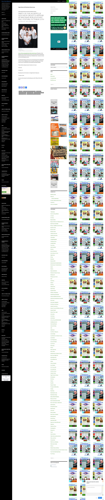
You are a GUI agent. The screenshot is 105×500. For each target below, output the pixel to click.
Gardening (52, 280)
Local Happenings (54, 339)
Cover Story (53, 245)
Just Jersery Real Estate (5, 167)
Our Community (53, 367)
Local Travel (53, 343)
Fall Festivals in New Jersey (39, 92)
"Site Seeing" (53, 211)
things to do (53, 430)
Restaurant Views (53, 398)
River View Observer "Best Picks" (56, 402)
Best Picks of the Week (54, 223)
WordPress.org (53, 80)
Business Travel (53, 227)
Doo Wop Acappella (22, 92)
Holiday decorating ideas (55, 294)
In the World (53, 318)
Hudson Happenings (55, 198)
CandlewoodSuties (4, 116)
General (52, 282)
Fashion (52, 268)
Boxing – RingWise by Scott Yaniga (56, 225)
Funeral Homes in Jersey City (6, 128)
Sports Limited (53, 412)
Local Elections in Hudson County (56, 335)
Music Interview (53, 349)
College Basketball (54, 239)
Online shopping (53, 363)
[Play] (51, 48)
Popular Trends (53, 384)
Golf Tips (52, 284)
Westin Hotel (3, 306)
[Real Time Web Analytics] (4, 197)
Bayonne (20, 91)
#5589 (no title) (53, 194)
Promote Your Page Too (54, 466)
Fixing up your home (54, 276)
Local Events (53, 337)
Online (52, 361)
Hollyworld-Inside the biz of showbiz (57, 298)
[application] (59, 41)
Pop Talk (52, 382)
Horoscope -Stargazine (54, 302)
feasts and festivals (22, 11)
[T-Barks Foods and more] (55, 141)
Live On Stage (53, 333)
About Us (59, 1)
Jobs (51, 327)
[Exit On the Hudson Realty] (54, 110)
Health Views (53, 286)
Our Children (53, 365)
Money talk (52, 345)
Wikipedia (3, 141)
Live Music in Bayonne (54, 331)
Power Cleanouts (4, 86)
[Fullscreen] (65, 48)
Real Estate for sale (54, 392)
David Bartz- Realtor (4, 339)
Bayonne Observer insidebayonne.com (57, 221)
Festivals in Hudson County (31, 11)
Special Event (53, 408)
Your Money (53, 453)
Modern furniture (4, 91)
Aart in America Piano (5, 83)
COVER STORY (53, 243)
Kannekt (3, 130)
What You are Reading (54, 441)
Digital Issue (53, 255)
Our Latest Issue (53, 369)
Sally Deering (53, 404)
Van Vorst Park (4, 29)
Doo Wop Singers (30, 92)
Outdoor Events (53, 373)
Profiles (52, 388)
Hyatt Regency (4, 120)
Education (52, 259)
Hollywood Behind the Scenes (56, 296)
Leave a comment (34, 21)
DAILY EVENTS (53, 247)
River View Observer (6, 1)
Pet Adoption (53, 377)
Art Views (52, 217)
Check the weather (4, 127)
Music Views (53, 351)
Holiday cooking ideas (54, 292)
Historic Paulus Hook (5, 24)
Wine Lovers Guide (54, 443)
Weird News (3, 140)
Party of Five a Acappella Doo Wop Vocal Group (27, 53)
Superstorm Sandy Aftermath (55, 422)
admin (28, 21)
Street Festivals (53, 416)
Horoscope (52, 300)
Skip (96, 497)
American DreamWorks (55, 213)
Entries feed (53, 76)
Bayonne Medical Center (5, 97)
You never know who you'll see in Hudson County (59, 449)
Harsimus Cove (4, 207)
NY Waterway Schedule (5, 65)
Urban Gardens (53, 434)
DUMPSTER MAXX (4, 269)
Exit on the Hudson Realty (5, 156)
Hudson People (53, 310)
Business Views (53, 231)
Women (52, 445)
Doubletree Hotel (4, 119)
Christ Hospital (4, 98)
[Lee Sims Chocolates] (59, 152)
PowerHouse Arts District (5, 27)
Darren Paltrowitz (54, 251)
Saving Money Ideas (54, 406)
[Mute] (64, 48)
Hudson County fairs (54, 306)
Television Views (53, 426)
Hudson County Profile (5, 247)
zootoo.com (3, 72)
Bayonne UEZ (39, 91)
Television (52, 424)
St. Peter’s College (4, 229)
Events (52, 266)
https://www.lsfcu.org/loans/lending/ (57, 30)
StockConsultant (4, 187)
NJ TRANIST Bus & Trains (5, 64)
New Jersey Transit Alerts (5, 366)
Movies (52, 347)
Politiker (3, 147)
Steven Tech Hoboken (5, 46)
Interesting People (54, 323)
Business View (53, 229)
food (51, 278)
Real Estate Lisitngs (54, 394)
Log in (52, 74)
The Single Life (53, 428)
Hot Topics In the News (54, 304)
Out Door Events (53, 371)
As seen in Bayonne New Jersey (56, 200)
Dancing (52, 249)
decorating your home (54, 253)
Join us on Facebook (54, 204)
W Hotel (3, 105)
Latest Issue (52, 329)
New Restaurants (53, 357)
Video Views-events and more (56, 436)
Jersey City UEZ (4, 262)
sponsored (52, 410)
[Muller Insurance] (54, 170)
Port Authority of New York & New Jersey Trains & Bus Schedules (6, 132)
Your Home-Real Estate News (55, 451)
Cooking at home (53, 241)
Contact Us (64, 1)
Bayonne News (53, 219)
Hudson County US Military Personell (57, 308)
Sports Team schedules (54, 414)
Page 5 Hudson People (54, 375)
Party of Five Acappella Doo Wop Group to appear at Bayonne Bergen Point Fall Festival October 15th (31, 16)
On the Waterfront (54, 359)
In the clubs (52, 314)
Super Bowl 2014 (53, 420)
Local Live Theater (54, 341)
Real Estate (52, 390)
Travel (52, 432)
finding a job (53, 274)
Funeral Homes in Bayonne (5, 34)
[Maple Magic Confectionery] (55, 163)
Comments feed (53, 78)
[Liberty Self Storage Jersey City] (55, 118)
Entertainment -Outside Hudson (56, 264)
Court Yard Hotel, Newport (5, 302)
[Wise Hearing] (54, 177)
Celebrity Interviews (54, 235)
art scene (52, 215)
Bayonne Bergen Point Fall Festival (29, 91)
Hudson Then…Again (54, 312)
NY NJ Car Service (4, 173)
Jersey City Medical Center (5, 284)
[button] (59, 42)
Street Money (53, 418)
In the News (53, 316)
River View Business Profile (55, 400)
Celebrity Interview (54, 233)
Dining (52, 257)
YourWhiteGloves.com (5, 66)
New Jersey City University (5, 43)
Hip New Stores (53, 290)
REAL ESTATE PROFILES (55, 396)
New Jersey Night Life (54, 355)
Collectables (53, 237)
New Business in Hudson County (56, 353)
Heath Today (53, 288)
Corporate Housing (4, 59)
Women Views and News (55, 447)
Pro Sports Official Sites (55, 386)
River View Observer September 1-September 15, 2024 (6, 135)
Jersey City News (53, 325)
